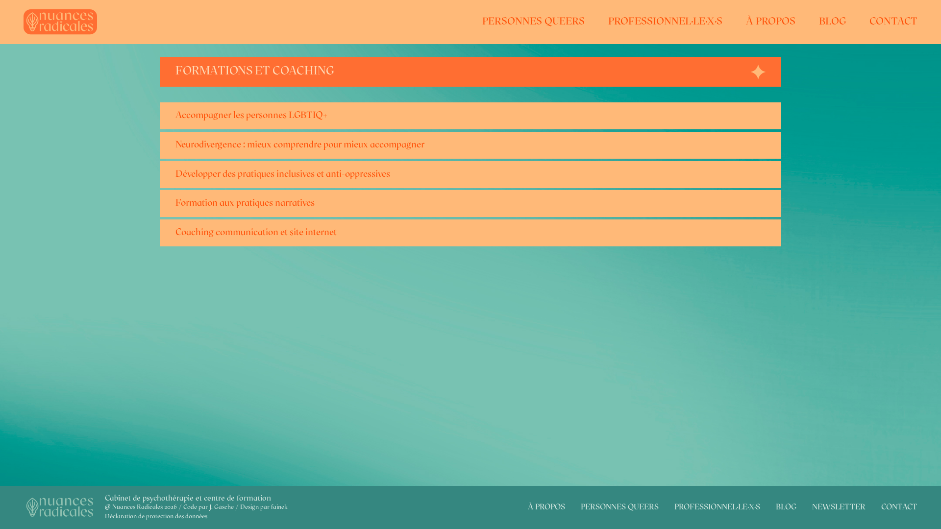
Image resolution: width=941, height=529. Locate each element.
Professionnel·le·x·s (665, 22)
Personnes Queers (533, 22)
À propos (770, 22)
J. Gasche (221, 507)
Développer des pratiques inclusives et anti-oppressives (282, 174)
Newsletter (839, 507)
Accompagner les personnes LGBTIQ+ (251, 115)
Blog (832, 22)
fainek (279, 507)
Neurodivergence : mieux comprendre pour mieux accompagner (299, 145)
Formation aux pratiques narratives (245, 203)
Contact (893, 22)
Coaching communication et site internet (256, 233)
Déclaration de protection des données (156, 516)
